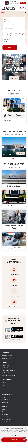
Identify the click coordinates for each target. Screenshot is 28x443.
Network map (5, 402)
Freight (3, 387)
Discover (20, 153)
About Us (4, 382)
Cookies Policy (5, 422)
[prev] (3, 110)
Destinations (5, 399)
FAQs (3, 412)
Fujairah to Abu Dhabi (7, 358)
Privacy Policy (5, 417)
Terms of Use (5, 414)
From (5, 19)
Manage (14, 435)
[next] (25, 110)
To (4, 26)
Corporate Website (6, 385)
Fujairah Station (5, 365)
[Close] (25, 429)
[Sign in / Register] (25, 8)
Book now (14, 78)
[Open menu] (25, 12)
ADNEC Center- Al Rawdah (8, 370)
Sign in (3, 397)
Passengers (7, 39)
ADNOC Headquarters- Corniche (10, 372)
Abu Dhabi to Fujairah (7, 355)
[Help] (23, 8)
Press (3, 390)
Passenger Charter (6, 419)
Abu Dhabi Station (6, 367)
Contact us (4, 409)
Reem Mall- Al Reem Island (8, 375)
